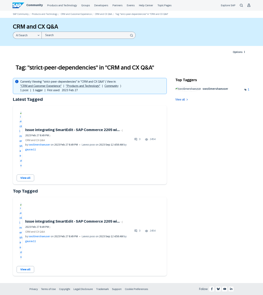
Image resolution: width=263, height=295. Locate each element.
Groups (85, 5)
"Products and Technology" (83, 85)
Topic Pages (164, 5)
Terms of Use (48, 289)
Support (117, 289)
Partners (118, 5)
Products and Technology (62, 5)
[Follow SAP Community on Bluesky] (218, 288)
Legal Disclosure (83, 289)
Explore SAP (228, 5)
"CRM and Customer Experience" (41, 85)
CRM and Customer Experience (76, 14)
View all (25, 177)
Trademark (102, 289)
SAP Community (21, 14)
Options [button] (237, 52)
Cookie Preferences (136, 289)
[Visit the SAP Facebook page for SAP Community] (211, 288)
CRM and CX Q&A (103, 14)
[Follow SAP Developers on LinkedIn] (231, 288)
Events (131, 5)
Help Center (146, 5)
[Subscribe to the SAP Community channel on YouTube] (224, 288)
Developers (101, 5)
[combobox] (89, 35)
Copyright (64, 289)
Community (34, 5)
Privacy (34, 289)
